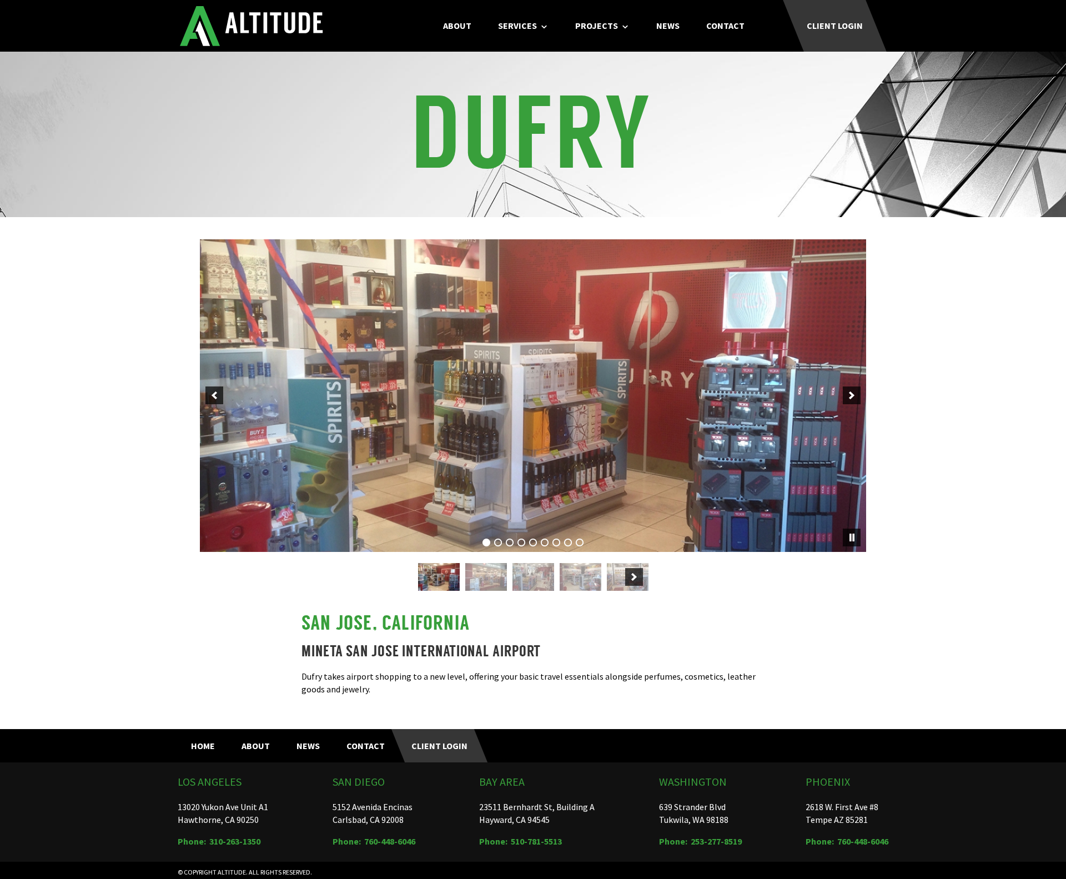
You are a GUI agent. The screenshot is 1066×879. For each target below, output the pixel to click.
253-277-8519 (716, 841)
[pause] (852, 537)
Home (203, 745)
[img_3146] (580, 577)
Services (517, 25)
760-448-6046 (389, 841)
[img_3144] (486, 577)
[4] (521, 542)
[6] (545, 542)
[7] (556, 542)
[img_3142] (439, 577)
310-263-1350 (234, 841)
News (668, 25)
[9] (580, 542)
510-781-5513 (536, 841)
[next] (852, 395)
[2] (498, 542)
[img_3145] (533, 577)
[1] (486, 542)
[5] (533, 542)
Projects (596, 25)
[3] (510, 542)
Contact (725, 25)
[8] (568, 542)
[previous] (214, 395)
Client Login (835, 25)
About (457, 25)
